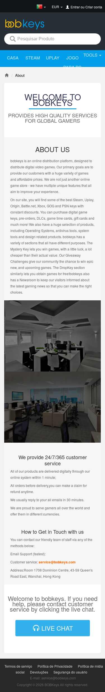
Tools (91, 55)
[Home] (6, 75)
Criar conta (93, 6)
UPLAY (52, 58)
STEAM (32, 58)
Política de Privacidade (55, 666)
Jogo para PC (72, 62)
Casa (12, 58)
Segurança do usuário (70, 672)
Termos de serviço (18, 666)
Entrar (75, 6)
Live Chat (56, 628)
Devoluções (39, 672)
